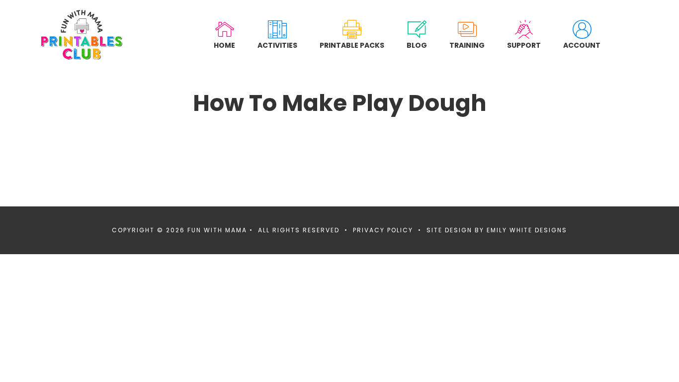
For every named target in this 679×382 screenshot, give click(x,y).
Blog (417, 45)
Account (581, 45)
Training (467, 45)
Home (224, 45)
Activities (277, 45)
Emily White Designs (527, 230)
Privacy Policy (383, 230)
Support (524, 45)
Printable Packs (352, 45)
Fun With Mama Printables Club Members (81, 35)
